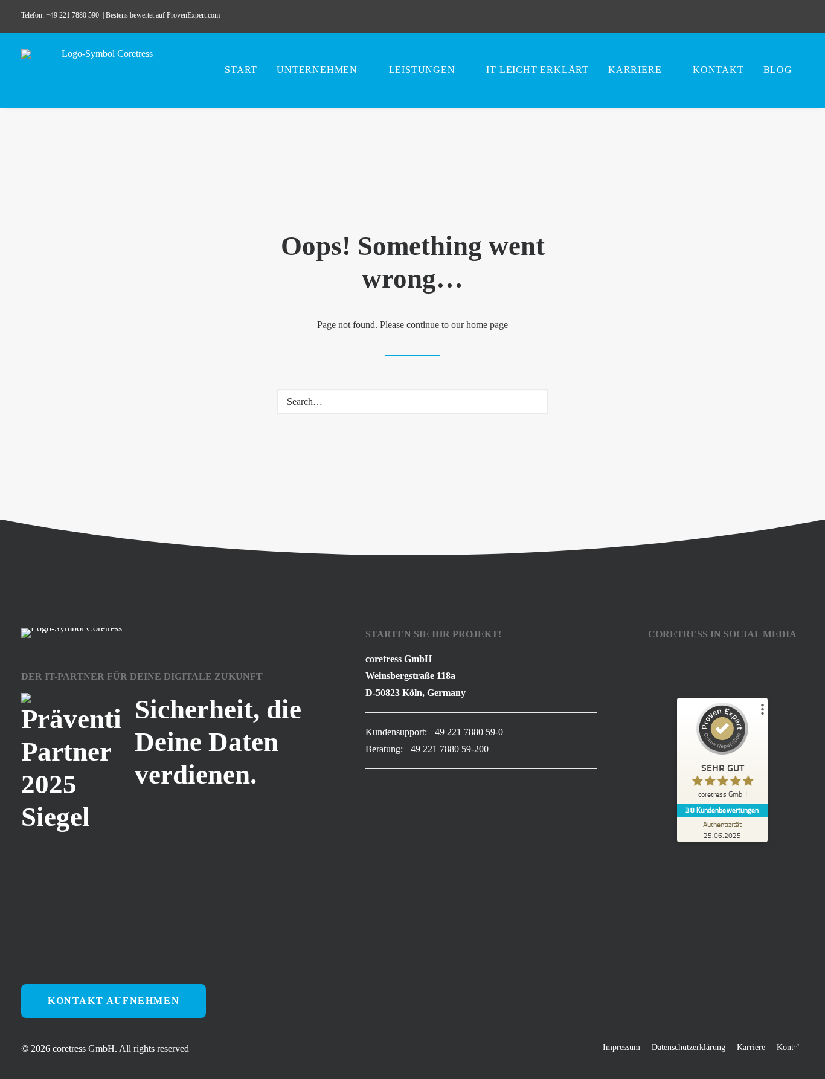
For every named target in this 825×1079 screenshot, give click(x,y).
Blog (777, 70)
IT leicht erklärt (537, 70)
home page (487, 325)
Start (241, 70)
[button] (733, 16)
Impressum (621, 1047)
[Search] (412, 401)
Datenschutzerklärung (688, 1047)
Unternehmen (317, 70)
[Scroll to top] (801, 1054)
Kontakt (718, 70)
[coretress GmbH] (102, 70)
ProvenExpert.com (194, 15)
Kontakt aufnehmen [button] (113, 1001)
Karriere (634, 70)
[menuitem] (733, 16)
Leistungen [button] (422, 70)
